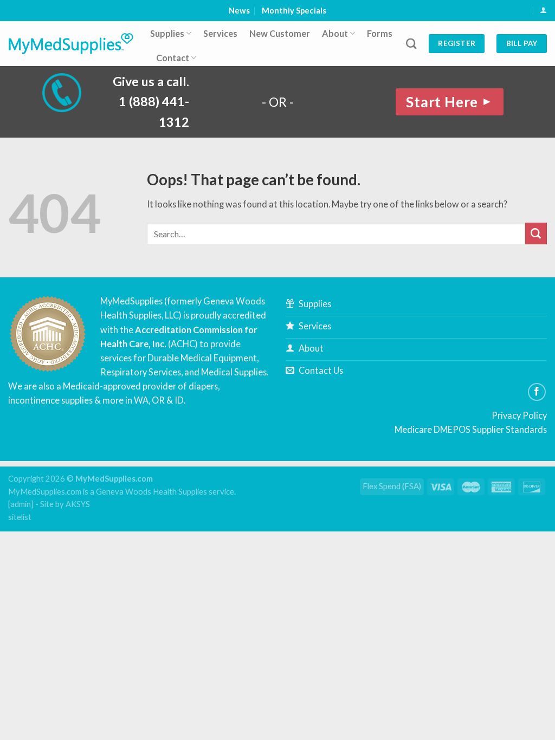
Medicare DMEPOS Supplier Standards (471, 429)
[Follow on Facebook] (537, 392)
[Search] (411, 43)
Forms (379, 33)
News (239, 10)
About (335, 33)
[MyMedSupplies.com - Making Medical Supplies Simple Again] (71, 43)
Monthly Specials (294, 10)
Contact (172, 58)
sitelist (19, 517)
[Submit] (536, 233)
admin (20, 504)
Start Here (449, 102)
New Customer (279, 33)
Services (220, 33)
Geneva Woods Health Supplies (151, 491)
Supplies (167, 33)
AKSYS (78, 504)
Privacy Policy (519, 415)
